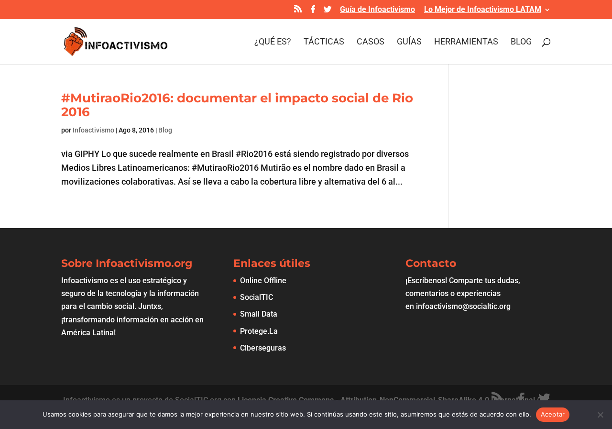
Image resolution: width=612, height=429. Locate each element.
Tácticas (324, 42)
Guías (409, 42)
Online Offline (263, 280)
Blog (521, 42)
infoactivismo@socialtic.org (463, 306)
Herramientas (466, 42)
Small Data (258, 314)
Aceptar (553, 414)
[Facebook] (313, 11)
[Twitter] (327, 11)
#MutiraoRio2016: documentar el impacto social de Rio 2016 (237, 105)
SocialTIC (256, 297)
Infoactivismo (93, 130)
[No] (600, 414)
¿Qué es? (272, 42)
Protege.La (259, 331)
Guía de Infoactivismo (377, 10)
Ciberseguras (263, 347)
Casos (370, 42)
